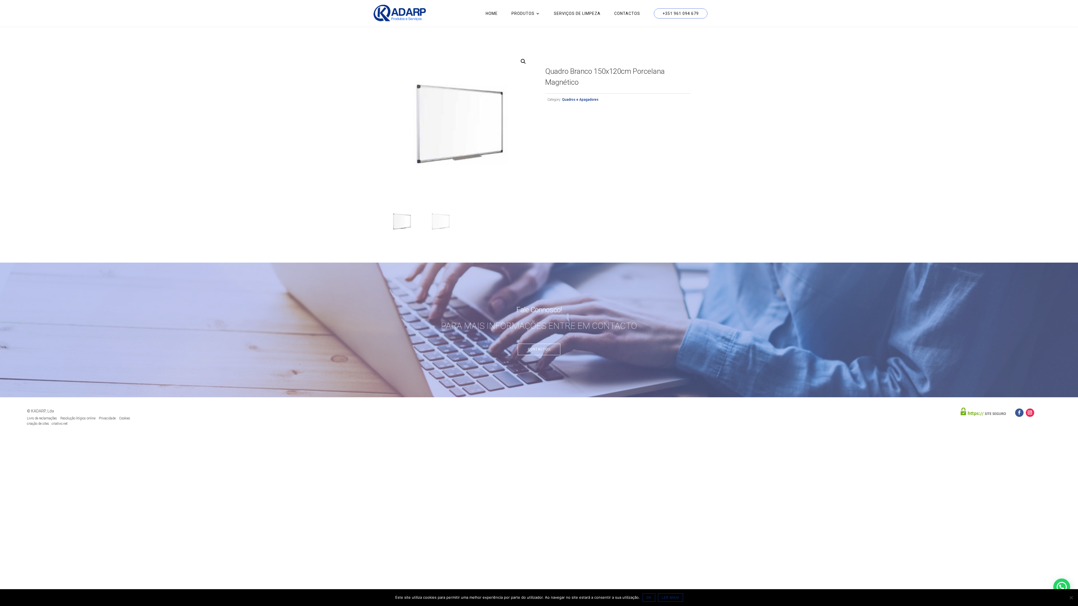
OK (649, 597)
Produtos (523, 14)
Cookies (124, 418)
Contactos (627, 14)
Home (492, 14)
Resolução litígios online (77, 418)
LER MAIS (670, 597)
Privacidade (107, 418)
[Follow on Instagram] (1030, 412)
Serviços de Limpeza (577, 14)
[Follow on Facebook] (1019, 412)
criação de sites (38, 424)
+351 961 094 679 (681, 13)
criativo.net (60, 424)
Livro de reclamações (42, 418)
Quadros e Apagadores (580, 100)
